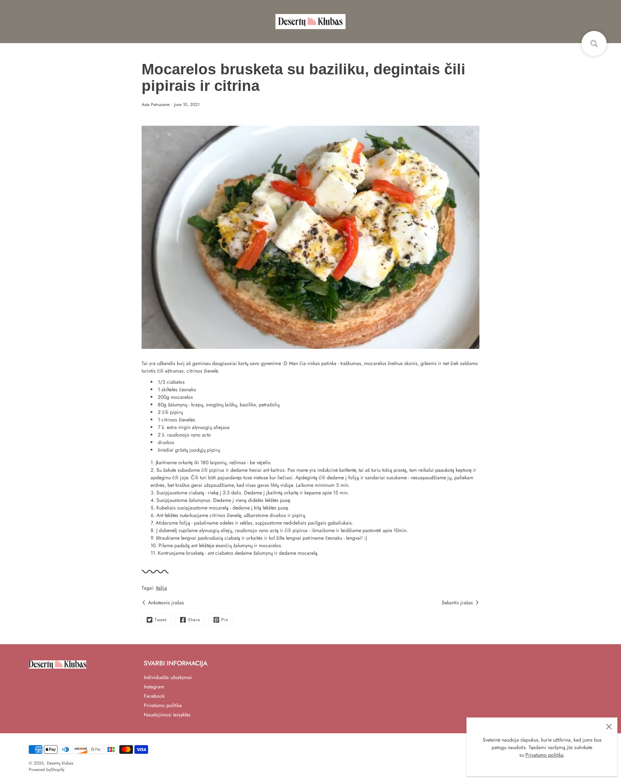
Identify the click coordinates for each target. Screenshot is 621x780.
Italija (161, 587)
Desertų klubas (60, 763)
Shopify (57, 769)
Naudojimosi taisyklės (167, 714)
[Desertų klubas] (311, 22)
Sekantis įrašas (457, 602)
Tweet (161, 620)
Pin (224, 620)
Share (194, 620)
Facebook (154, 696)
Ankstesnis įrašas (166, 602)
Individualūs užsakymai (168, 677)
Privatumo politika (544, 754)
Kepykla (37, 22)
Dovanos (133, 22)
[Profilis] (570, 21)
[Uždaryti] (608, 726)
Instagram (154, 686)
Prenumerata (84, 22)
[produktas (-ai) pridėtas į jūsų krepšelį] (586, 21)
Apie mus (178, 22)
